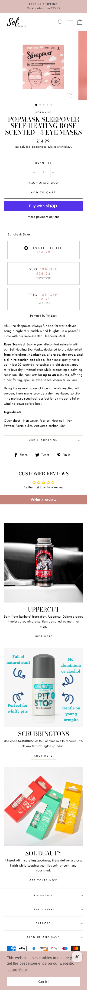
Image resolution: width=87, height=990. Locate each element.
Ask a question (43, 440)
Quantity (43, 163)
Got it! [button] (43, 981)
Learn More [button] (17, 970)
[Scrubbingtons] (43, 687)
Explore (43, 923)
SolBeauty (43, 895)
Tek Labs (51, 316)
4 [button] (48, 105)
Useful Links (43, 909)
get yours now (43, 880)
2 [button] (40, 105)
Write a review (43, 499)
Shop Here (43, 636)
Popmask (43, 112)
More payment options (43, 216)
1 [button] (36, 105)
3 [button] (44, 105)
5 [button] (52, 105)
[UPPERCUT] (43, 563)
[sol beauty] (43, 806)
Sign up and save (43, 937)
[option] (43, 6)
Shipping (37, 147)
